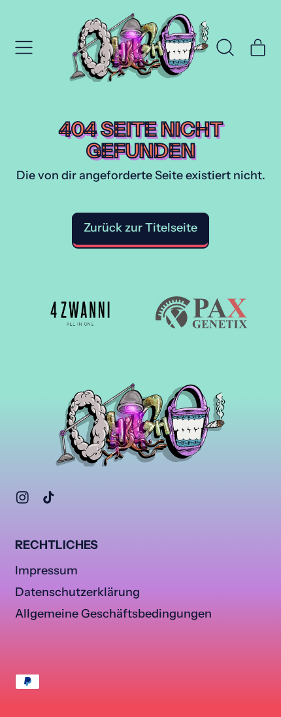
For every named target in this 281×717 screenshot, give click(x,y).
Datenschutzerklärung (77, 592)
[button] (225, 48)
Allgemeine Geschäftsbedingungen (113, 613)
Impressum (46, 570)
